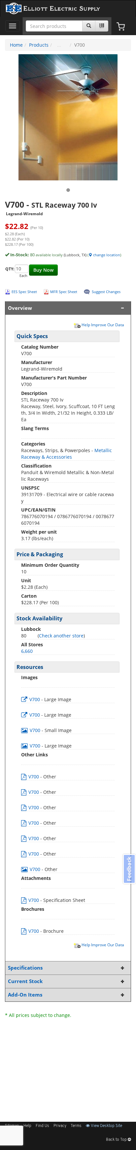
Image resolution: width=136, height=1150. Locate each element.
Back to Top (117, 1140)
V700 (34, 699)
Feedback (129, 869)
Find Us (42, 1126)
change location (106, 254)
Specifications (25, 968)
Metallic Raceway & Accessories (66, 453)
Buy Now (43, 270)
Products (39, 45)
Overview (20, 308)
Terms (76, 1126)
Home (16, 45)
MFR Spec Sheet (63, 291)
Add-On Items (25, 995)
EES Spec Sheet (24, 291)
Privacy (59, 1126)
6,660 (27, 651)
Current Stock (25, 981)
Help (27, 1126)
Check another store (61, 635)
